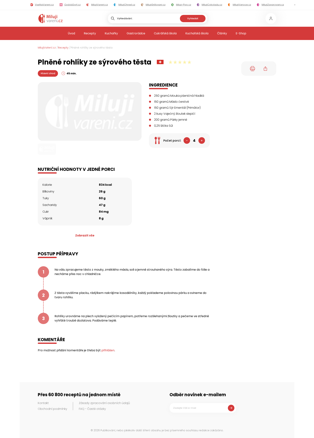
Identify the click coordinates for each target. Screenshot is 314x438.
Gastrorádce (136, 33)
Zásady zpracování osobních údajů (104, 403)
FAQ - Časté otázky (92, 409)
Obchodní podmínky (52, 409)
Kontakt (43, 403)
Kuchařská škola (196, 33)
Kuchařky (111, 33)
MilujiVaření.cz (47, 47)
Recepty (90, 33)
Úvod (71, 33)
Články (222, 33)
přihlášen (107, 350)
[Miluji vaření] (50, 18)
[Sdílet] (265, 68)
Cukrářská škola (165, 33)
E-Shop (241, 33)
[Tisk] (252, 68)
